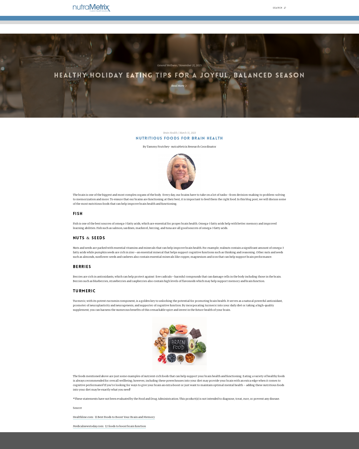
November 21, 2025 (190, 65)
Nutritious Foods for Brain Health (179, 138)
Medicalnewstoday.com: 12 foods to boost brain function (109, 426)
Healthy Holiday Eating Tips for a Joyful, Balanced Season (179, 75)
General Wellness (167, 65)
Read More (177, 85)
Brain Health (170, 132)
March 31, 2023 (188, 132)
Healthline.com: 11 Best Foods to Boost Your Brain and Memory (114, 417)
